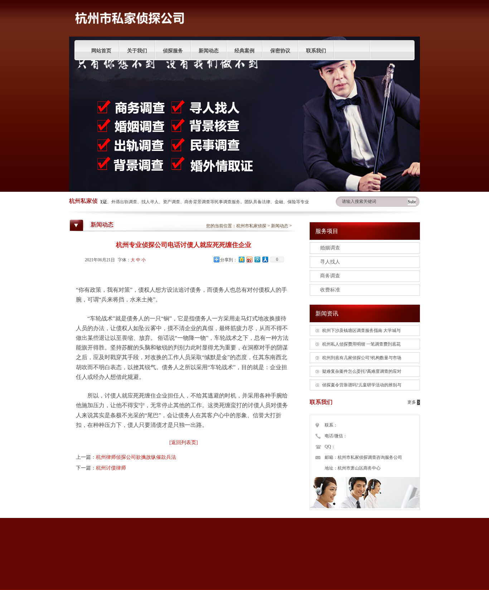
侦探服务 (173, 50)
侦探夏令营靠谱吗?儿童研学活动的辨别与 (361, 384)
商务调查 (330, 276)
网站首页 (101, 50)
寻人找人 (330, 262)
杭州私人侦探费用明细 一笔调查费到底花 (361, 344)
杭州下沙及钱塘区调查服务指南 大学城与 (361, 330)
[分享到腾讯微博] (257, 259)
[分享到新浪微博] (249, 259)
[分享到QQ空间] (241, 259)
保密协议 (280, 50)
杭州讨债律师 (111, 468)
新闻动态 (209, 50)
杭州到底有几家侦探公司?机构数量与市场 (361, 357)
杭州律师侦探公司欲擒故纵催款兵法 (136, 457)
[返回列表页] (183, 442)
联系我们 (316, 50)
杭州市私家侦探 (251, 225)
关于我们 (137, 50)
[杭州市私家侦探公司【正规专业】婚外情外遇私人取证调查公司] (130, 35)
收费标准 (330, 289)
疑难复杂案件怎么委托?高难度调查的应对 (361, 371)
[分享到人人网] (265, 259)
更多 (411, 402)
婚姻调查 (330, 248)
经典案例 (244, 50)
